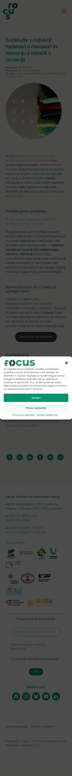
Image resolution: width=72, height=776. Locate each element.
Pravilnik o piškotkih (23, 415)
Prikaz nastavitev (36, 407)
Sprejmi (36, 397)
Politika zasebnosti (47, 415)
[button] (66, 363)
